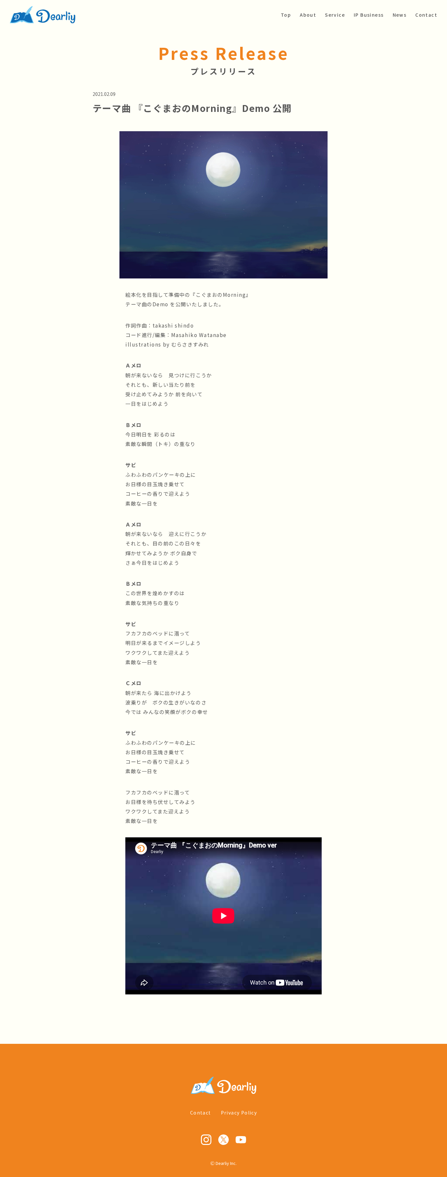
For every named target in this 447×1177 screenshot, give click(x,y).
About (308, 14)
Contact (426, 14)
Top (286, 14)
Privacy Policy (239, 1112)
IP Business (369, 14)
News (400, 14)
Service (335, 14)
